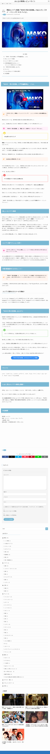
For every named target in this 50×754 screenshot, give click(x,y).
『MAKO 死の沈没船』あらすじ (12, 67)
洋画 (4, 14)
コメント (6, 474)
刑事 (6, 571)
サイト (5, 501)
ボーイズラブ (7, 605)
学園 (6, 616)
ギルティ (7, 657)
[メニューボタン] (48, 1)
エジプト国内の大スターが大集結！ (14, 64)
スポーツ (7, 646)
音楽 (6, 638)
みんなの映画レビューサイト (25, 1)
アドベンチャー (8, 599)
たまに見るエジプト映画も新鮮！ (13, 71)
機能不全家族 (8, 674)
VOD (6, 686)
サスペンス (7, 627)
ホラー (6, 602)
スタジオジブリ (8, 635)
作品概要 (7, 73)
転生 (6, 629)
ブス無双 (7, 663)
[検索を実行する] (46, 528)
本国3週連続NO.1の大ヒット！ (12, 63)
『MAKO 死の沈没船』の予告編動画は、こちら (16, 56)
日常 (6, 618)
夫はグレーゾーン (9, 665)
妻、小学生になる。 (9, 671)
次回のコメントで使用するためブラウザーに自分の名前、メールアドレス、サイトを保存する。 (24, 506)
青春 (6, 574)
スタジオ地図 (7, 640)
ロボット (7, 610)
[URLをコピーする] (45, 457)
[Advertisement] (25, 436)
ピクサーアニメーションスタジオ (12, 649)
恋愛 (6, 565)
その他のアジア (8, 543)
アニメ (6, 593)
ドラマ (6, 562)
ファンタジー (8, 596)
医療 (6, 579)
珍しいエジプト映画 (10, 58)
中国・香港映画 (8, 560)
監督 (6, 591)
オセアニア (7, 549)
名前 (5, 491)
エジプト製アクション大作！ (12, 61)
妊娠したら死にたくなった (10, 668)
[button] (5, 457)
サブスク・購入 (8, 679)
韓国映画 (7, 554)
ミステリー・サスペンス (10, 568)
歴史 (6, 621)
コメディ (7, 582)
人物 (6, 585)
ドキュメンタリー (9, 682)
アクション (7, 651)
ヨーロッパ (7, 546)
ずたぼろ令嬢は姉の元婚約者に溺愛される (14, 676)
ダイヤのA (7, 660)
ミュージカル (7, 607)
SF (5, 643)
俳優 (6, 588)
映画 (6, 537)
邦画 (6, 557)
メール (5, 496)
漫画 (6, 654)
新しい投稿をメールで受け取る (10, 515)
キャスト (7, 69)
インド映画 (7, 540)
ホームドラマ (8, 576)
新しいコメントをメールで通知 (10, 511)
